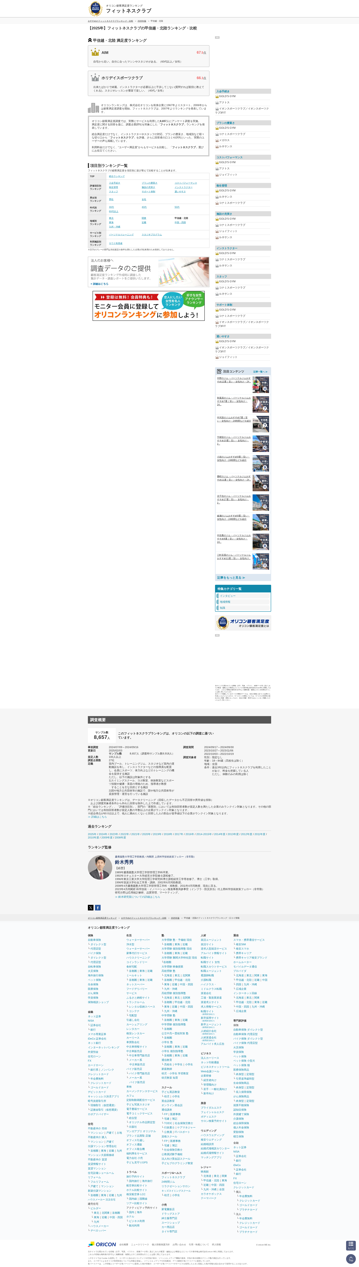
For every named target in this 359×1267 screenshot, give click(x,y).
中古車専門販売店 (139, 1055)
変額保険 (238, 1131)
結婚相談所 (207, 1144)
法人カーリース (210, 1057)
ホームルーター (242, 962)
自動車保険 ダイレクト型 (248, 1029)
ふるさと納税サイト (138, 997)
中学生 (178, 1064)
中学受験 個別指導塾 (174, 1024)
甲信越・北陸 (182, 979)
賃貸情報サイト (97, 1163)
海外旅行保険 (96, 975)
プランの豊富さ (149, 183)
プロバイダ (239, 970)
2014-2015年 (204, 834)
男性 (111, 199)
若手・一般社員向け (215, 1089)
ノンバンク (107, 1069)
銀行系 (94, 1069)
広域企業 (241, 988)
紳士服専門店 (169, 1218)
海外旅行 (147, 1180)
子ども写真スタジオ (138, 1104)
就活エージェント (211, 939)
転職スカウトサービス (214, 966)
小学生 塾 (167, 1042)
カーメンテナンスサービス (142, 1091)
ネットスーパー (135, 984)
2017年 (179, 834)
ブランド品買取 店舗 (138, 1135)
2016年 (189, 834)
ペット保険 (94, 979)
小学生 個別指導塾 (172, 1051)
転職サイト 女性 (210, 962)
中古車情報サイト (136, 1046)
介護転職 (206, 979)
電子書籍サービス (136, 1108)
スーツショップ (171, 1222)
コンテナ (134, 1011)
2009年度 (107, 837)
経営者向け (210, 1080)
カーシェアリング (136, 1024)
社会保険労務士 (184, 1123)
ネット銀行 (94, 1042)
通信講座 (167, 1109)
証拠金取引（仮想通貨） (104, 1109)
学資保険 (93, 997)
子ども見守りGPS (137, 1162)
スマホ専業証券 (97, 1034)
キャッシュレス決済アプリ (103, 1096)
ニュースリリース (140, 1244)
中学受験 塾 (168, 1015)
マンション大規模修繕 (101, 1154)
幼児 (166, 1096)
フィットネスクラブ (173, 1177)
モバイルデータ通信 (245, 966)
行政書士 (169, 1127)
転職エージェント (211, 970)
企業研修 (206, 1075)
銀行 (93, 1029)
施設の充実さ (148, 187)
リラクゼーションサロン (176, 1186)
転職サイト (207, 957)
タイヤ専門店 (169, 1231)
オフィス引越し (135, 1140)
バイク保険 (94, 953)
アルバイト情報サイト (214, 953)
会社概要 (123, 1244)
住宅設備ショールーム (101, 1172)
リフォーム (94, 1177)
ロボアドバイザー (98, 1114)
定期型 (250, 1074)
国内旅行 (134, 1180)
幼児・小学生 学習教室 (175, 1073)
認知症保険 (239, 1109)
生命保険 (93, 984)
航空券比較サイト (136, 1185)
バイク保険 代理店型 (245, 1042)
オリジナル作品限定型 (142, 1122)
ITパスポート (182, 1131)
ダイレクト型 (98, 944)
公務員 (168, 1131)
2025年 (92, 834)
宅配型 (133, 1015)
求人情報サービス (211, 1006)
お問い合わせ (179, 1244)
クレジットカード (98, 1074)
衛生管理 (113, 187)
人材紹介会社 (209, 1032)
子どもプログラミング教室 (177, 1163)
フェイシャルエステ (212, 1112)
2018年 (168, 834)
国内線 (133, 1198)
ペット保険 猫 (241, 1065)
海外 (139, 1212)
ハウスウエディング (212, 1135)
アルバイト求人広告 (212, 1043)
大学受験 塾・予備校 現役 (177, 939)
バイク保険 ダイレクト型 (248, 1038)
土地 (119, 1132)
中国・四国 (180, 222)
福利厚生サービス (136, 1153)
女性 (144, 199)
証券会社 (95, 1025)
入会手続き (114, 183)
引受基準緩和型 (245, 1078)
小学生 (189, 1064)
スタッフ (113, 191)
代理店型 (95, 948)
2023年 (114, 834)
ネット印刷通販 (210, 1062)
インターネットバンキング (103, 1047)
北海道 (168, 975)
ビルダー (95, 1208)
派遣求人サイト (210, 1002)
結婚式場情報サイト (212, 1152)
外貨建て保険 (241, 1114)
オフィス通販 (134, 1144)
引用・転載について (199, 1244)
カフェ (130, 1095)
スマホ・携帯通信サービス (249, 939)
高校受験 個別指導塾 (174, 993)
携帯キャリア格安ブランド (251, 957)
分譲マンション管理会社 (102, 1146)
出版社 (133, 1126)
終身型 (240, 1074)
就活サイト (207, 944)
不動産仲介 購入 (97, 1137)
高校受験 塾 (168, 970)
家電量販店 (168, 1209)
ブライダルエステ (211, 1107)
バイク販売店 (134, 1068)
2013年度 (233, 834)
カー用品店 (168, 1226)
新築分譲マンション (99, 1190)
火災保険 (93, 970)
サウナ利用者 (115, 243)
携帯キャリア (244, 953)
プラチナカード (248, 1209)
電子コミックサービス (139, 1113)
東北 (111, 218)
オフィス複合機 (135, 1148)
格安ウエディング (211, 1139)
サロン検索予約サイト (214, 1120)
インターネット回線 (245, 993)
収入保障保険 (244, 1091)
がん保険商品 (241, 1096)
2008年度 (120, 837)
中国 (264, 979)
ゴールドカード (99, 1087)
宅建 (166, 1118)
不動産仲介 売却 (97, 1128)
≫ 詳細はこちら (97, 816)
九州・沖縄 (114, 226)
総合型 (133, 1117)
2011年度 (259, 834)
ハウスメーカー (99, 1226)
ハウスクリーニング (138, 957)
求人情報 (216, 1244)
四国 (238, 984)
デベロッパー (98, 1230)
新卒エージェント (211, 1025)
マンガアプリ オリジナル (141, 1131)
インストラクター (184, 187)
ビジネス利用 (137, 1220)
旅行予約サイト (135, 1176)
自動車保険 (94, 939)
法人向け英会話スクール (176, 1158)
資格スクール (169, 1136)
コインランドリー (136, 962)
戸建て (110, 1132)
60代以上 (113, 211)
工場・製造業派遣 (211, 997)
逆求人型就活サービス (214, 948)
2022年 (124, 834)
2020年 (146, 834)
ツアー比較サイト (136, 1203)
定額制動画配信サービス (140, 1099)
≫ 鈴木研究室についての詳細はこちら (137, 896)
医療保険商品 (241, 1069)
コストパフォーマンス (186, 183)
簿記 (174, 1118)
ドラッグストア (171, 1213)
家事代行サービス (136, 953)
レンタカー (132, 1028)
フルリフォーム (99, 1181)
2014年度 (219, 834)
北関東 (106, 1212)
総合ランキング (117, 176)
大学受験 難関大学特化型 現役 (179, 957)
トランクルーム (135, 1002)
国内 (131, 1212)
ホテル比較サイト (136, 1189)
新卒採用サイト (210, 1019)
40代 (144, 207)
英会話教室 (168, 1100)
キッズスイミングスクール (176, 1190)
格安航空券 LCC (135, 1194)
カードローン (96, 1065)
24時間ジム (168, 1181)
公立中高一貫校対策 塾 (175, 1033)
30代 (111, 207)
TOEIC (168, 1123)
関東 (144, 218)
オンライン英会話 (172, 1105)
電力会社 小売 (134, 1157)
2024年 (103, 834)
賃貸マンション (97, 1168)
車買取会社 (132, 1042)
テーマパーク (209, 1198)
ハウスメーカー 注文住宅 (101, 1199)
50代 (177, 207)
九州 (119, 1150)
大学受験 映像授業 (172, 966)
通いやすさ (180, 191)
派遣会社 (206, 993)
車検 (129, 1086)
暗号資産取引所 (97, 1100)
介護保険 (238, 1118)
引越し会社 (132, 1019)
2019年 (157, 834)
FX (89, 1060)
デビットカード (97, 1091)
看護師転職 (207, 975)
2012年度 (246, 834)
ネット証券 (94, 1016)
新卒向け (208, 1093)
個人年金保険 (241, 1127)
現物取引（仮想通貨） (103, 1105)
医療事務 (175, 1114)
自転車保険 (94, 966)
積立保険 (238, 1136)
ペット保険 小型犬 (244, 1060)
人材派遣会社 (209, 1038)
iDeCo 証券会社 (97, 1038)
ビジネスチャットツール (215, 1066)
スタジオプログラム (152, 234)
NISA (91, 1020)
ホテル (130, 1216)
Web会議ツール (210, 1071)
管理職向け (210, 1084)
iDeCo (237, 1165)
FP (166, 1114)
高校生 (168, 1064)
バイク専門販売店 (139, 1073)
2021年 (135, 834)
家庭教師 (167, 1068)
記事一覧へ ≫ (261, 371)
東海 (111, 222)
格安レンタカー (135, 1033)
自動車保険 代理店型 (245, 1034)
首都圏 (94, 1150)
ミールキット (134, 975)
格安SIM (241, 944)
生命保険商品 (241, 1082)
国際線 (143, 1198)
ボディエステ (209, 1116)
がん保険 (93, 993)
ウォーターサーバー (138, 939)
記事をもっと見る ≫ (231, 577)
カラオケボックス (211, 1193)
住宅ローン (94, 1056)
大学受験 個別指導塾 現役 (177, 948)
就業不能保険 (241, 1105)
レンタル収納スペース (142, 1006)
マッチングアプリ (211, 1157)
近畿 (144, 222)
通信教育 (167, 1059)
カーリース (132, 1037)
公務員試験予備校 (172, 1154)
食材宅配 (131, 966)
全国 (221, 1189)
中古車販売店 (134, 1051)
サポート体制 (148, 191)
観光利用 (134, 1225)
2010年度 (93, 837)
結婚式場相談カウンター (215, 1148)
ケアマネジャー (186, 1127)
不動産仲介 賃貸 (97, 1159)
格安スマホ (242, 948)
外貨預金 (93, 1051)
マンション (97, 1132)
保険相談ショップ (98, 1002)
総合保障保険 (241, 1123)
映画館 (205, 1171)
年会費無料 (97, 1078)
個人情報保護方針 (161, 1244)
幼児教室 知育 (170, 1077)
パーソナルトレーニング (121, 234)
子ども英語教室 (171, 1091)
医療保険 (93, 988)
